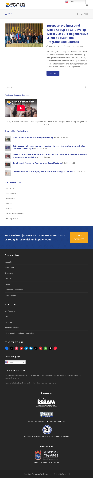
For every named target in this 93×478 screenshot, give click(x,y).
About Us (10, 188)
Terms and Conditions (15, 213)
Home (79, 14)
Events (69, 46)
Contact (9, 203)
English (11, 362)
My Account (10, 311)
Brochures (10, 198)
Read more (53, 73)
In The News (78, 46)
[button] (87, 5)
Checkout (8, 322)
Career (9, 208)
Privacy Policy (12, 218)
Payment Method (12, 327)
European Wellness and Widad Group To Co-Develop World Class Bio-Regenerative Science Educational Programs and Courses (67, 33)
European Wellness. (40, 474)
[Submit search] (86, 87)
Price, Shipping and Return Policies (19, 333)
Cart (6, 316)
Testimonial (11, 193)
